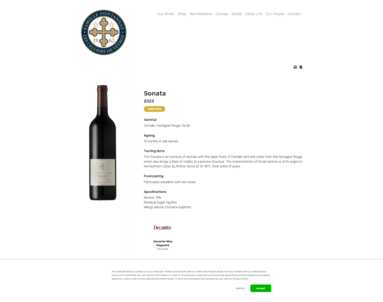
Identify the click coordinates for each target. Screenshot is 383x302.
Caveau (222, 14)
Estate (237, 14)
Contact (294, 14)
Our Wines (165, 14)
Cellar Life (254, 14)
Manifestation (201, 14)
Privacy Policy (240, 278)
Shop (182, 14)
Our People (275, 14)
